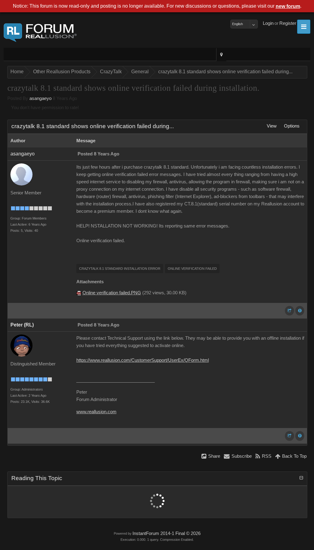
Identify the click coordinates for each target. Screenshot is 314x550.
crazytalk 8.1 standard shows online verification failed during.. (225, 71)
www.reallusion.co (96, 411)
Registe (287, 23)
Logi (268, 23)
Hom (17, 71)
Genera (140, 71)
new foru (288, 6)
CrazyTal (111, 71)
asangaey (40, 98)
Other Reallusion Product (61, 71)
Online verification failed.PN (111, 292)
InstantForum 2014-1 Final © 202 (166, 533)
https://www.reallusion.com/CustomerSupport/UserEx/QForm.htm (142, 360)
